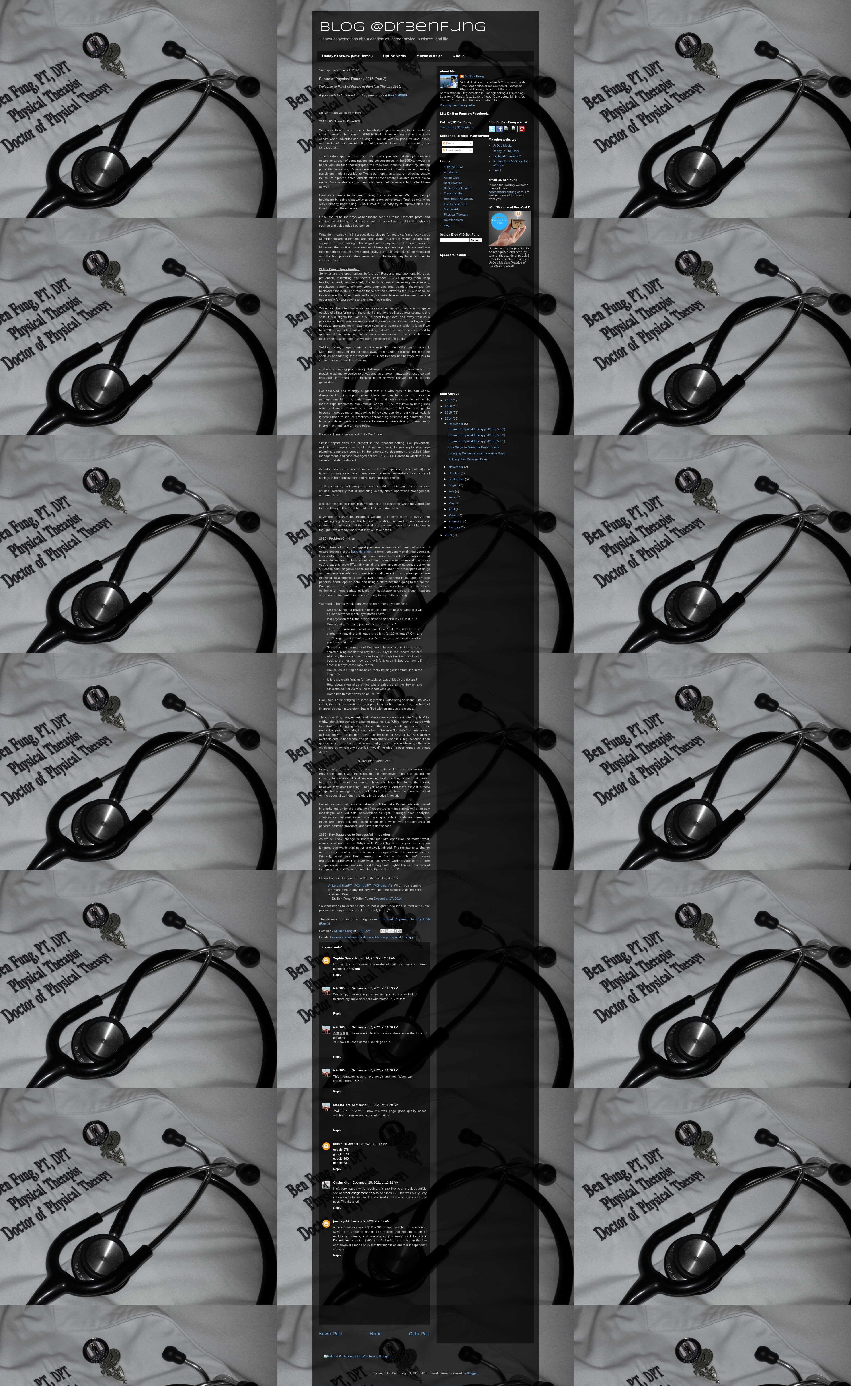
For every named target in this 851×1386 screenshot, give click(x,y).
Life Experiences (455, 204)
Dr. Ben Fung (474, 76)
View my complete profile (457, 105)
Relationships (453, 220)
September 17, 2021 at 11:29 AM (375, 1105)
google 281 (341, 1162)
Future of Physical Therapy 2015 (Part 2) (476, 435)
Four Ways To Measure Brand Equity (473, 447)
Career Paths (453, 193)
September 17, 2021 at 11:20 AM (375, 1027)
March (453, 515)
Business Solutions (343, 937)
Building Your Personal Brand (468, 459)
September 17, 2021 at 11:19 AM (375, 988)
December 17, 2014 (388, 898)
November (456, 467)
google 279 (341, 1154)
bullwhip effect (361, 551)
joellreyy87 (341, 1221)
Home (375, 1333)
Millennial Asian (429, 56)
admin (337, 1143)
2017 (449, 400)
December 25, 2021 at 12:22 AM (375, 1182)
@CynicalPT (362, 885)
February (455, 521)
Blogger (472, 1373)
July (452, 491)
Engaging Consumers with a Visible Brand (477, 453)
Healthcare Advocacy (373, 937)
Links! (497, 170)
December (456, 424)
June (452, 497)
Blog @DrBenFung (402, 27)
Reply (337, 974)
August (454, 485)
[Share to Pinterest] (399, 931)
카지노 (359, 1080)
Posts (449, 143)
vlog (447, 225)
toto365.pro (342, 988)
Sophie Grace (343, 958)
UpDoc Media (394, 56)
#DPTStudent (453, 167)
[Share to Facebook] (395, 931)
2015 (449, 412)
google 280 (341, 1158)
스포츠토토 (397, 999)
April (452, 509)
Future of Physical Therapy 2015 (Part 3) (476, 429)
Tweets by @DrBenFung (457, 127)
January (455, 527)
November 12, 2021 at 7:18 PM (366, 1143)
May (452, 503)
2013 (449, 535)
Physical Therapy (401, 937)
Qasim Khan (342, 1182)
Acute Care (452, 177)
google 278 (341, 1149)
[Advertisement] (473, 324)
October (455, 473)
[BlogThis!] (387, 931)
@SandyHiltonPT (340, 885)
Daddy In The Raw (506, 151)
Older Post (419, 1333)
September (457, 479)
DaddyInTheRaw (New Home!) (347, 56)
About (458, 56)
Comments (453, 150)
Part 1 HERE (397, 95)
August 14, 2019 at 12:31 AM (375, 958)
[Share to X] (391, 931)
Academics (451, 172)
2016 (449, 406)
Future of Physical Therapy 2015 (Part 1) (476, 441)
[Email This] (382, 931)
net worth (353, 968)
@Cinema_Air (382, 885)
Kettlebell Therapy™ (507, 156)
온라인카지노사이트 (347, 1111)
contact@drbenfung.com (506, 192)
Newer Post (330, 1333)
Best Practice (453, 183)
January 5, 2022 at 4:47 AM (370, 1221)
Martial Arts (452, 209)
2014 (449, 418)
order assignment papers (361, 1193)
